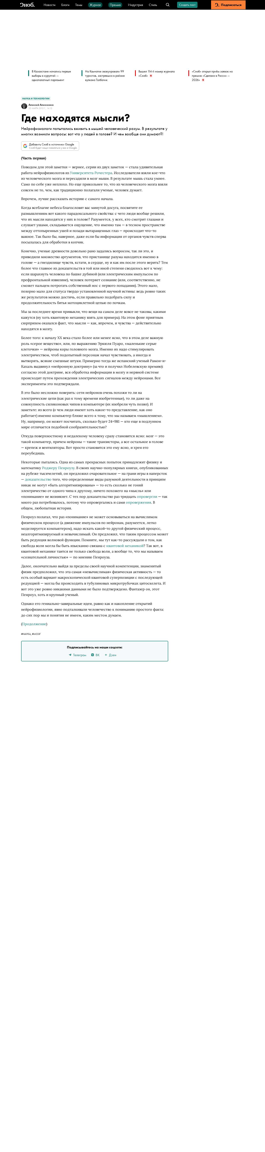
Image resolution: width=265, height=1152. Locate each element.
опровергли (147, 496)
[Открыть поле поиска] (167, 5)
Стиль (153, 5)
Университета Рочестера (91, 173)
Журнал (95, 5)
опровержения (138, 502)
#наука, (26, 634)
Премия (115, 5)
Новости (49, 5)
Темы (78, 5)
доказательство (38, 479)
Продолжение (34, 624)
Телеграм (79, 655)
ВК (98, 655)
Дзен (112, 655)
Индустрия (135, 5)
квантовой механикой (124, 545)
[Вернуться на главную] (27, 5)
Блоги (65, 5)
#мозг (36, 634)
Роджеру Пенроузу (58, 468)
